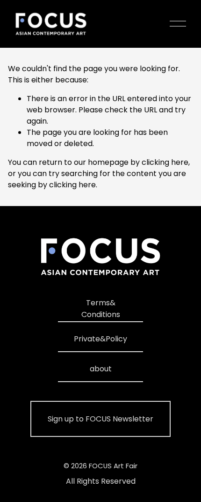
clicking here (165, 162)
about (101, 368)
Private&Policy (100, 338)
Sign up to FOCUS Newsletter (100, 418)
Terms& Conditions (100, 308)
